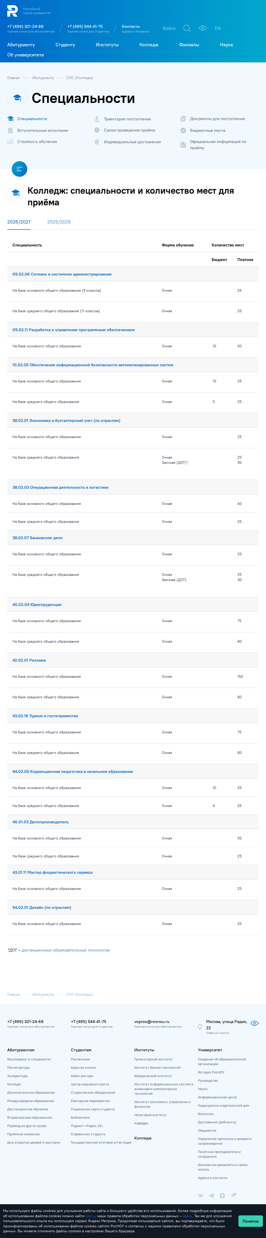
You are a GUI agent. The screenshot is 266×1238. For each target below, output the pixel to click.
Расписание (80, 1059)
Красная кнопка (83, 1067)
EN (218, 28)
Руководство (208, 1080)
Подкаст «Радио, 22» (87, 1126)
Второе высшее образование (29, 1117)
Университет (210, 1049)
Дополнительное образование (31, 1092)
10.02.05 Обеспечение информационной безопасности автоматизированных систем (92, 364)
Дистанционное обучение (27, 1109)
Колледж (14, 1084)
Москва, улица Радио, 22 (226, 1024)
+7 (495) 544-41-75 (85, 26)
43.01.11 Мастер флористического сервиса (52, 872)
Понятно (251, 1221)
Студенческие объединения (93, 1092)
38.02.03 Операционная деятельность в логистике (60, 487)
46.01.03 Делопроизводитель (40, 821)
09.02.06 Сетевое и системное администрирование (62, 274)
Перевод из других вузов (26, 1126)
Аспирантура (17, 1076)
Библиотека (80, 1117)
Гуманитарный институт (153, 1059)
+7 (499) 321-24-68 (25, 26)
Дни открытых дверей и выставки (33, 1142)
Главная (14, 77)
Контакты (131, 26)
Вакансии (206, 1114)
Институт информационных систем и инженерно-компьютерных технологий (163, 1089)
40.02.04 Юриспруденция (36, 604)
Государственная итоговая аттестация (101, 1142)
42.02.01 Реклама (29, 660)
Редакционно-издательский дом (223, 1105)
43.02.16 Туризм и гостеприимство (45, 715)
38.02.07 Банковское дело (37, 537)
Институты (144, 1049)
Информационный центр (217, 1097)
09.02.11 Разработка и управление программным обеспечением (73, 329)
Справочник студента (88, 1134)
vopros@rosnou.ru (151, 1021)
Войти (169, 28)
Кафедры (141, 1123)
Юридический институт (153, 1076)
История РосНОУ (211, 1072)
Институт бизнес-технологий (157, 1067)
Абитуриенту (43, 77)
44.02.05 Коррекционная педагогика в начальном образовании (72, 771)
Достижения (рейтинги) (217, 1122)
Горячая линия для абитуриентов (30, 31)
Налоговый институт (150, 1115)
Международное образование (30, 1101)
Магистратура (18, 1067)
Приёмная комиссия (23, 1134)
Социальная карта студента (93, 1109)
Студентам (81, 1049)
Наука (203, 1089)
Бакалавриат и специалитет (29, 1059)
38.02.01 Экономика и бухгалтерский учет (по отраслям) (66, 420)
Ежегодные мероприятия (90, 1101)
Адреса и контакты (213, 1178)
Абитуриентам (21, 1049)
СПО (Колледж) (79, 77)
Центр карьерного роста (90, 1084)
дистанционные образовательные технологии (65, 950)
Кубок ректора (82, 1076)
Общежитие (207, 1130)
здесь (90, 1216)
